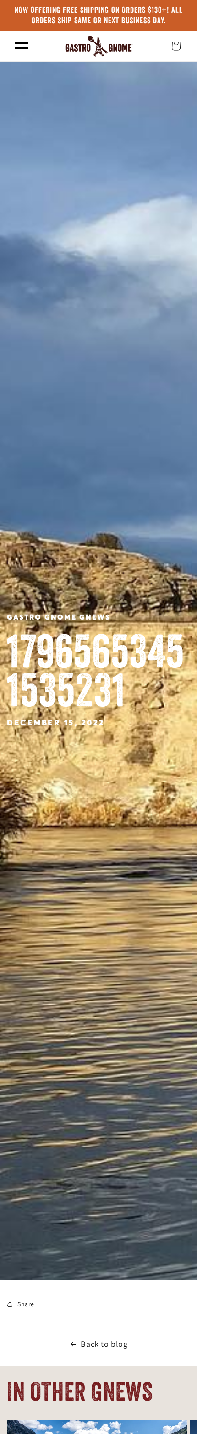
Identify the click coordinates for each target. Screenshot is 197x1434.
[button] (21, 46)
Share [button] (25, 1304)
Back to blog (104, 1344)
